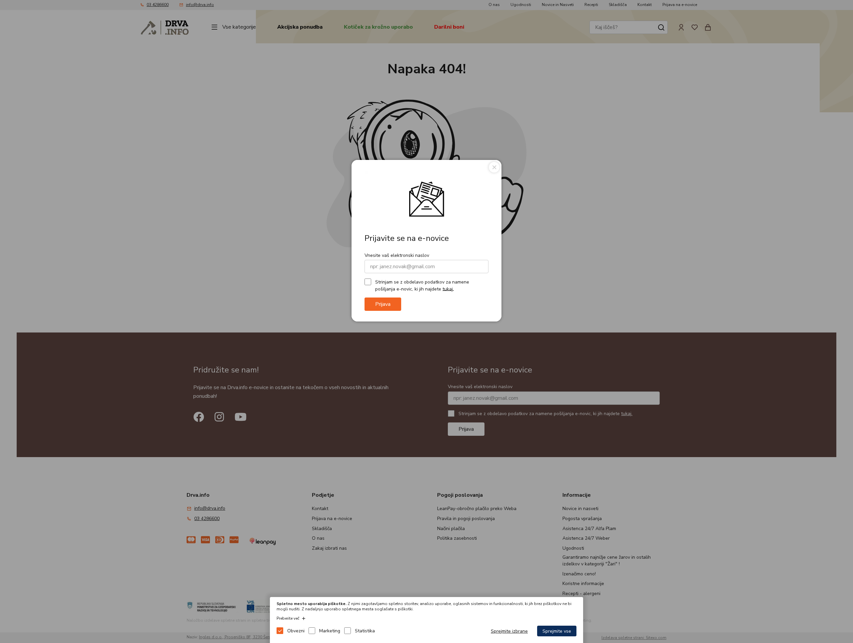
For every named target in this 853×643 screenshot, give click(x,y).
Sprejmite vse (556, 631)
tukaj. (448, 289)
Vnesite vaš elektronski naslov (397, 255)
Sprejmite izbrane (509, 631)
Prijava (383, 304)
